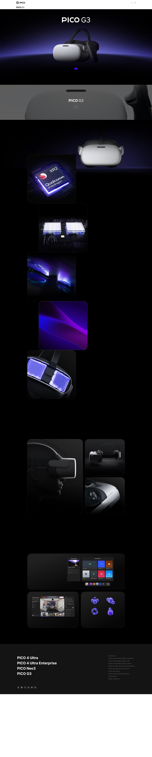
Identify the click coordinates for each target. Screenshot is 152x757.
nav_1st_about (112, 676)
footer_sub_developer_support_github (119, 663)
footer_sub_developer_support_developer (120, 658)
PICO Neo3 (26, 668)
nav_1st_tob (111, 656)
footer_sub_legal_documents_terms (119, 668)
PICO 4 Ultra (27, 658)
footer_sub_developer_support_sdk (118, 661)
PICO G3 (24, 673)
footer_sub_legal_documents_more (118, 673)
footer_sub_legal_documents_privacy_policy (121, 666)
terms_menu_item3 (114, 671)
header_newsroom (113, 679)
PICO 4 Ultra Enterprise (37, 663)
